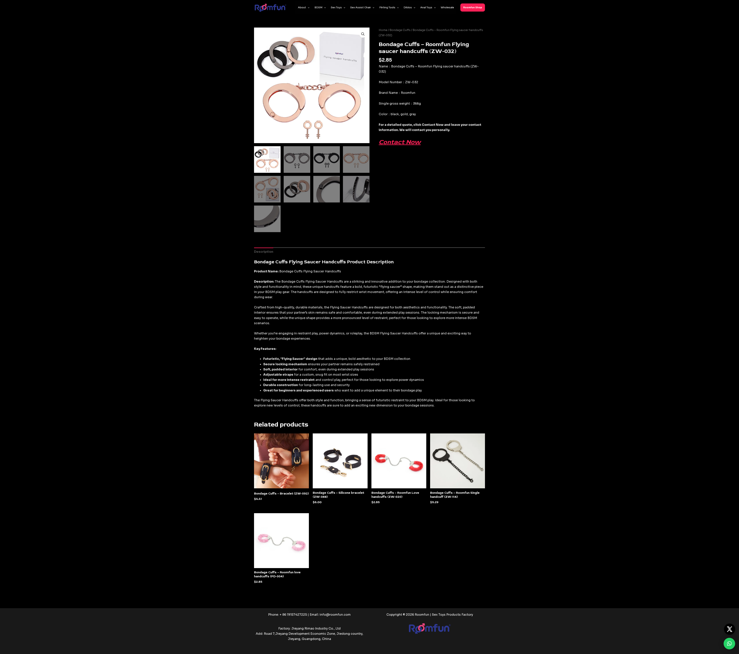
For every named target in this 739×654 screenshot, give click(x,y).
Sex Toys (336, 7)
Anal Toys (426, 7)
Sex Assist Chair (360, 7)
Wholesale (447, 7)
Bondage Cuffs (400, 30)
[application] (307, 7)
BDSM (318, 7)
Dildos (408, 7)
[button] (472, 7)
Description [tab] (263, 252)
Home (383, 30)
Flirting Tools (387, 7)
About (302, 7)
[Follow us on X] (729, 629)
